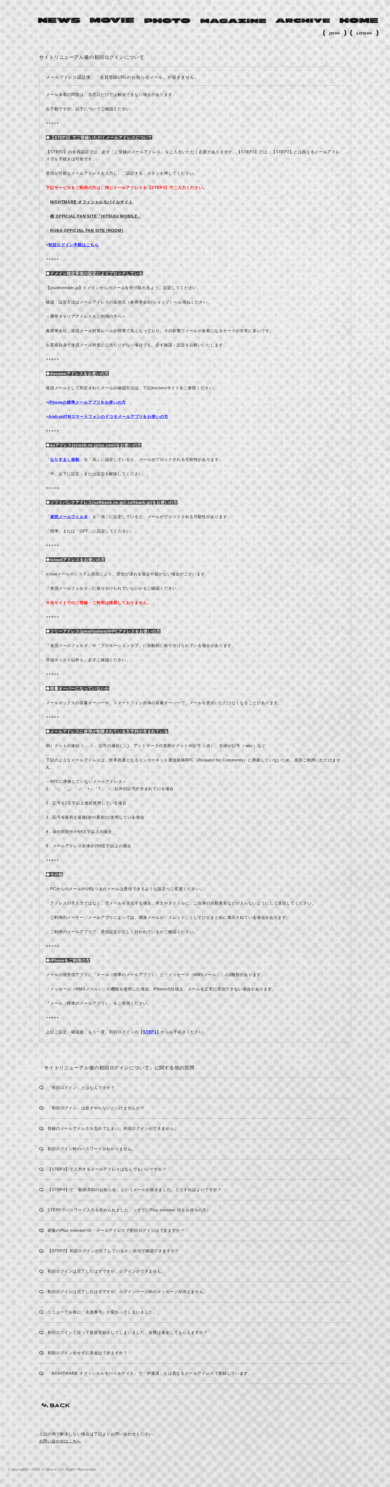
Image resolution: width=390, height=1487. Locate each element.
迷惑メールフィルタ (69, 516)
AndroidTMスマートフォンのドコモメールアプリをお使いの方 (108, 416)
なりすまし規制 (65, 459)
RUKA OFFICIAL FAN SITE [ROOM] (86, 230)
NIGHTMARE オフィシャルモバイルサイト (91, 202)
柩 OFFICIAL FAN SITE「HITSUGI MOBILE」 (96, 216)
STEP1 (150, 1032)
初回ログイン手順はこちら (73, 244)
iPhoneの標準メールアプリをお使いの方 (87, 402)
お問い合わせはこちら (60, 1441)
